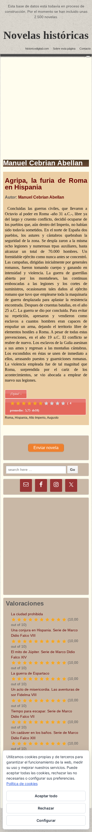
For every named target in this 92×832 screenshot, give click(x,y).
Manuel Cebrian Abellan (41, 197)
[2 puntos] (18, 403)
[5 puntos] (35, 403)
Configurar (46, 820)
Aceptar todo (46, 796)
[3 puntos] (23, 403)
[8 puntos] (51, 403)
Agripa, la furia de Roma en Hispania (46, 184)
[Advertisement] (46, 104)
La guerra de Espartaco (30, 673)
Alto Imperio (37, 417)
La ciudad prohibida (27, 614)
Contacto (85, 48)
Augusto (53, 417)
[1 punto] (12, 403)
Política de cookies (22, 783)
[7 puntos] (46, 403)
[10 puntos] (63, 403)
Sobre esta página (64, 48)
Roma (9, 417)
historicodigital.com (37, 48)
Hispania (21, 417)
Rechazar (46, 808)
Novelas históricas (46, 35)
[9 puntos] (57, 403)
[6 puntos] (40, 403)
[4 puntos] (29, 403)
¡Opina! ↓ (16, 394)
